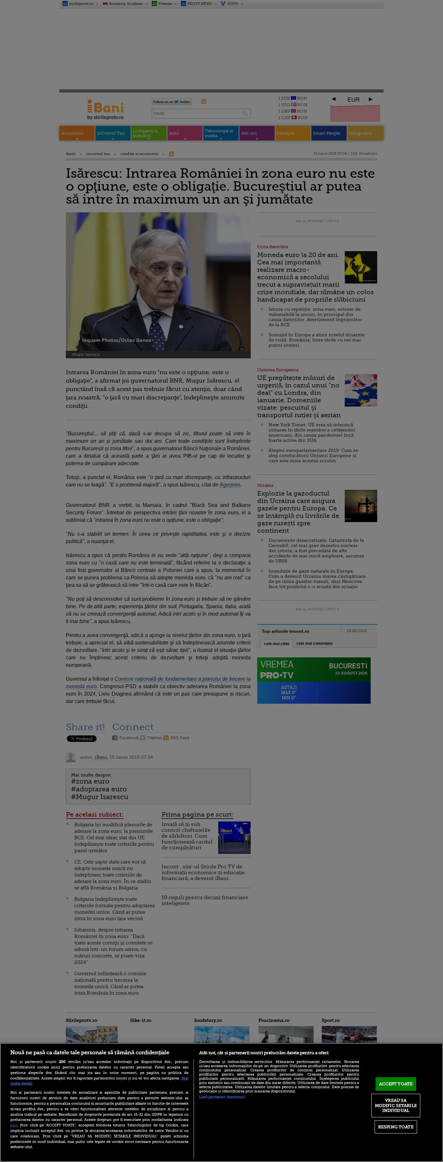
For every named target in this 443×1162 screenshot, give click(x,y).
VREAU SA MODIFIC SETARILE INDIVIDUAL (396, 1105)
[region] (221, 1102)
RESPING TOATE (395, 1126)
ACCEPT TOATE (396, 1083)
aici (14, 1125)
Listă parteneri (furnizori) (222, 1097)
